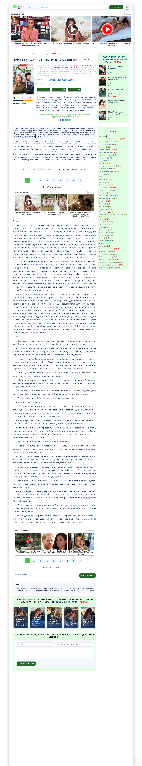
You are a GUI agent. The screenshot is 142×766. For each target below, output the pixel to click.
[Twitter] (64, 120)
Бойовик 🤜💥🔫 (104, 163)
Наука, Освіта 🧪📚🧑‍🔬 (106, 232)
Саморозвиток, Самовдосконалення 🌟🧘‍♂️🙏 (113, 215)
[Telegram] (70, 120)
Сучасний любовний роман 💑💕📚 (111, 262)
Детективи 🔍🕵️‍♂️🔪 (105, 224)
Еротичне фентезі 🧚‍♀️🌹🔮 (108, 152)
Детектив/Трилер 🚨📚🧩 (108, 144)
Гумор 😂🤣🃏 (103, 227)
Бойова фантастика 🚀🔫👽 (108, 259)
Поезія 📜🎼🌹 (104, 238)
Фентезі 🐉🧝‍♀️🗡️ (104, 204)
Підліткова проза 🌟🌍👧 (107, 155)
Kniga (26, 7)
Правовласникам (21, 574)
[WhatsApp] (67, 120)
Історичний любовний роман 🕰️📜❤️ (112, 139)
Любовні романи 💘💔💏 (107, 254)
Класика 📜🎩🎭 (104, 219)
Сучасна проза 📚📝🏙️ (107, 190)
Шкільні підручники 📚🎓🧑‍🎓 (108, 198)
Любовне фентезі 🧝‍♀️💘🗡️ (108, 257)
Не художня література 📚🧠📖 (110, 166)
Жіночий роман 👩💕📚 (107, 251)
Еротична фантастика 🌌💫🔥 (109, 171)
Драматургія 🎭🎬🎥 (106, 240)
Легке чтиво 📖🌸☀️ (106, 185)
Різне (101, 177)
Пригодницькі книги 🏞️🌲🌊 (108, 195)
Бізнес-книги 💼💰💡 (106, 212)
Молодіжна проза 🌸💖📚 (108, 149)
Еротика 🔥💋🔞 (104, 246)
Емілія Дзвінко (20, 103)
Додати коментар (26, 664)
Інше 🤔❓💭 (103, 243)
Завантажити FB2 (74, 90)
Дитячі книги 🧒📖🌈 (106, 235)
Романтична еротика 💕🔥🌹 (109, 249)
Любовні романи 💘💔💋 (107, 187)
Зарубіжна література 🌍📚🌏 (109, 268)
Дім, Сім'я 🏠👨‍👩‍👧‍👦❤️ (105, 201)
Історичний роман (105, 179)
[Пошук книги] (103, 7)
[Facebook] (61, 120)
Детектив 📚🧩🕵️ (105, 147)
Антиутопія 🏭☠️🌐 (105, 158)
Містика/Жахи (104, 174)
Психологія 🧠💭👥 (105, 209)
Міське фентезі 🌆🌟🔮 (107, 168)
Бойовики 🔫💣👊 (105, 206)
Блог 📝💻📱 (103, 136)
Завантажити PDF (43, 90)
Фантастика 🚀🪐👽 (106, 230)
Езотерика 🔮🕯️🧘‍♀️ (105, 193)
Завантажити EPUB (59, 90)
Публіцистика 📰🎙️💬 (106, 222)
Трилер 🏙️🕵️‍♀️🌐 (104, 160)
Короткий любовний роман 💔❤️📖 (111, 265)
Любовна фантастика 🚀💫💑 (109, 141)
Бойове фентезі (104, 182)
